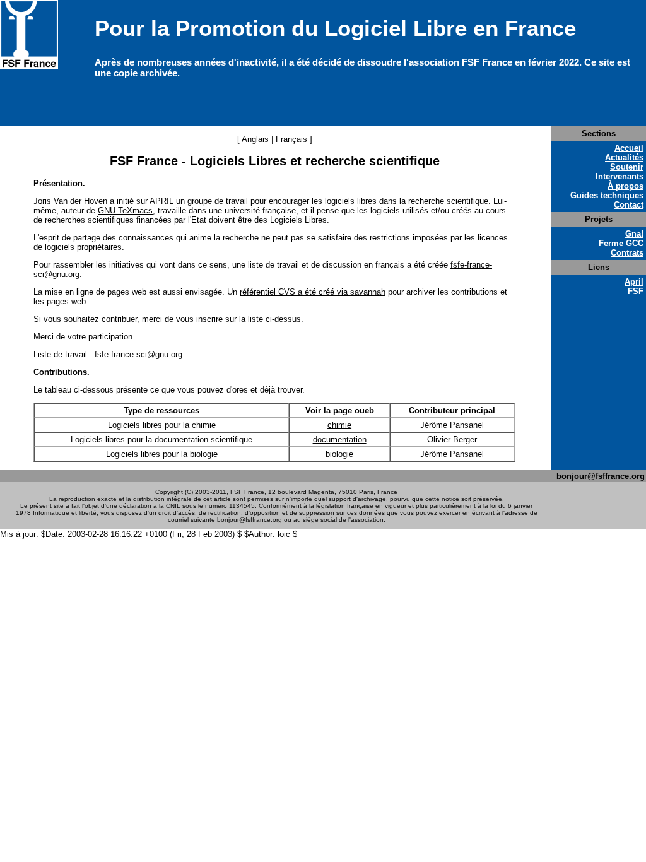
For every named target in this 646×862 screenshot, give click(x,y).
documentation (340, 439)
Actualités (624, 157)
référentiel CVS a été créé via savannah (312, 292)
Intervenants (619, 176)
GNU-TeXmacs (125, 210)
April (634, 281)
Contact (628, 205)
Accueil (628, 148)
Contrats (627, 252)
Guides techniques (606, 195)
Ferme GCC (621, 243)
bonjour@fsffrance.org (600, 476)
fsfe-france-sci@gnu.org (138, 354)
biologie (339, 454)
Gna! (634, 234)
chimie (339, 425)
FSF (635, 291)
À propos (625, 186)
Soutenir (626, 167)
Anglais (255, 139)
